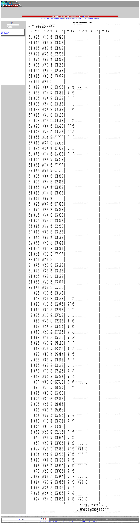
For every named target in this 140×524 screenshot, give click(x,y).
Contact (14, 518)
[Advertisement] (81, 4)
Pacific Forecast (76, 18)
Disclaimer (22, 518)
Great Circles (93, 18)
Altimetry (67, 18)
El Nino (85, 18)
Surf (64, 18)
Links (24, 519)
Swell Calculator (4, 31)
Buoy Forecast (46, 18)
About (18, 518)
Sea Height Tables (4, 33)
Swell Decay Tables (5, 32)
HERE (82, 16)
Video (98, 18)
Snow (71, 18)
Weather (61, 18)
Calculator (98, 521)
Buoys (42, 18)
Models (55, 18)
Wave (58, 18)
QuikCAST (81, 18)
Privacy (25, 518)
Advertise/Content (18, 519)
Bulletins (51, 18)
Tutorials (89, 18)
